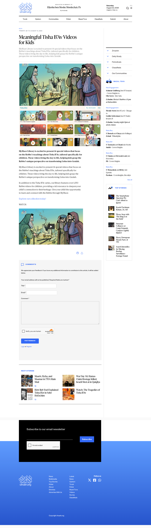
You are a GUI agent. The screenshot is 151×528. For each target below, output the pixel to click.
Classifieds (98, 19)
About (126, 19)
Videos (72, 493)
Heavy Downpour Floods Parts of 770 (123, 239)
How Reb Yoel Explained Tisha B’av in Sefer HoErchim (46, 392)
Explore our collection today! (32, 198)
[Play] (51, 226)
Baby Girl (109, 142)
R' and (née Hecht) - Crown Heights (118, 146)
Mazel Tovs (73, 490)
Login (23, 347)
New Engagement (112, 88)
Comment (25, 299)
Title (23, 286)
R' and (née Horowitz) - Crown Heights (118, 158)
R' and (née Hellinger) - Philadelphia (119, 134)
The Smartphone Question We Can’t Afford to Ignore (122, 199)
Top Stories (53, 482)
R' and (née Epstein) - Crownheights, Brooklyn (118, 172)
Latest (71, 477)
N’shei (68, 19)
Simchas (52, 490)
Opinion (38, 19)
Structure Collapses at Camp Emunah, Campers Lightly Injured (122, 228)
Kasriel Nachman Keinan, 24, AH (122, 208)
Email (23, 293)
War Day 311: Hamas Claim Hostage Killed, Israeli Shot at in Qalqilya (88, 379)
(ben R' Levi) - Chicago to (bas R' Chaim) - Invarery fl (119, 114)
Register (29, 347)
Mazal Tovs (82, 19)
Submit (113, 19)
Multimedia (53, 479)
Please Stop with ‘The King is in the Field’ (122, 216)
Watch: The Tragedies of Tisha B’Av (88, 391)
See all (129, 180)
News (20, 28)
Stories (72, 495)
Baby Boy (109, 131)
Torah (25, 19)
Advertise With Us (55, 493)
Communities (53, 19)
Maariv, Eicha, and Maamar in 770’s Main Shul (45, 379)
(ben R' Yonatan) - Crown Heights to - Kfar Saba (119, 93)
